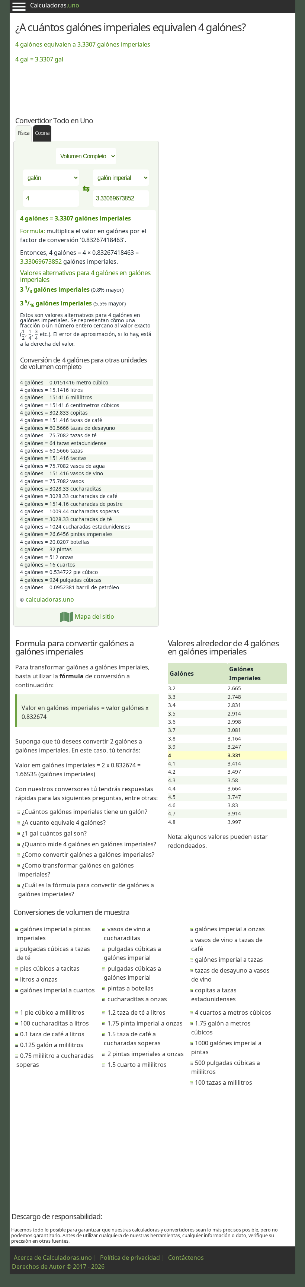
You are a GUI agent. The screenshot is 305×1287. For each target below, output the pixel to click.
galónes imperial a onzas (230, 929)
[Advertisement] (152, 85)
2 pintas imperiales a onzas (145, 1054)
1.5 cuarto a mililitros (137, 1065)
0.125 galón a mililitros (51, 1045)
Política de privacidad (130, 1257)
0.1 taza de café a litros (52, 1034)
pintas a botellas (130, 988)
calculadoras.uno (50, 599)
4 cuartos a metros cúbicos (233, 1012)
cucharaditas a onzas (137, 999)
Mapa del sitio (93, 616)
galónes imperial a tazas (229, 959)
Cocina (42, 132)
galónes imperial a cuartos (57, 990)
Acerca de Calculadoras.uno (53, 1257)
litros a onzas (39, 979)
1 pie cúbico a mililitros (52, 1012)
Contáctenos (186, 1257)
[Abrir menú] (19, 6)
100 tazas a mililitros (223, 1082)
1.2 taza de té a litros (136, 1012)
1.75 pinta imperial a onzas (145, 1023)
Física (23, 132)
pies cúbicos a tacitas (50, 968)
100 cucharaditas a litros (54, 1023)
